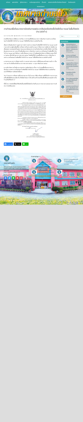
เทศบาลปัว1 (18, 35)
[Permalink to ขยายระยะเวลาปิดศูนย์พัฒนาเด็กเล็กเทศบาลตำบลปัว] (63, 56)
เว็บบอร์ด (44, 2)
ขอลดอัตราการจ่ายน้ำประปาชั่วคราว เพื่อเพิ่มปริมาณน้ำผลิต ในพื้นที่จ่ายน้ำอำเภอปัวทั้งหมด (72, 88)
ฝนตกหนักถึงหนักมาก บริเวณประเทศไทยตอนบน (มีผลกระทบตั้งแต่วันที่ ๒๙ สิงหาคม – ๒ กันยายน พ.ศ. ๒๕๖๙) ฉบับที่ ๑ (72, 47)
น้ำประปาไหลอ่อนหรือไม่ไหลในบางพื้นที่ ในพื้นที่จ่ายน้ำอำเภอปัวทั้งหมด (72, 80)
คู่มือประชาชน (23, 2)
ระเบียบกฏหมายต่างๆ (34, 2)
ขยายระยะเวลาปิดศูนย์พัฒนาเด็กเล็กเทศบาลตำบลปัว (72, 57)
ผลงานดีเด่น (15, 2)
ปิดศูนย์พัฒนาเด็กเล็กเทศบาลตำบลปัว (71, 73)
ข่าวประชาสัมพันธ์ (27, 35)
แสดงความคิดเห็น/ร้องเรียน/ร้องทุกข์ (57, 2)
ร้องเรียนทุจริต (71, 2)
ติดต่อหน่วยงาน (40, 6)
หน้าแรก (8, 2)
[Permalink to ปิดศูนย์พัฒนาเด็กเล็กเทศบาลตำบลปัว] (63, 73)
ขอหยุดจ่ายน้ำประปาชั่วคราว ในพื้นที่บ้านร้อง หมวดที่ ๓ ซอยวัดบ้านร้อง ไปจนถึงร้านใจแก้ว (72, 65)
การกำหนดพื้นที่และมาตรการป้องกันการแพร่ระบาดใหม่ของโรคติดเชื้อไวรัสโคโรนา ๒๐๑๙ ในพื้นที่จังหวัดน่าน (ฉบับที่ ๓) (41, 30)
